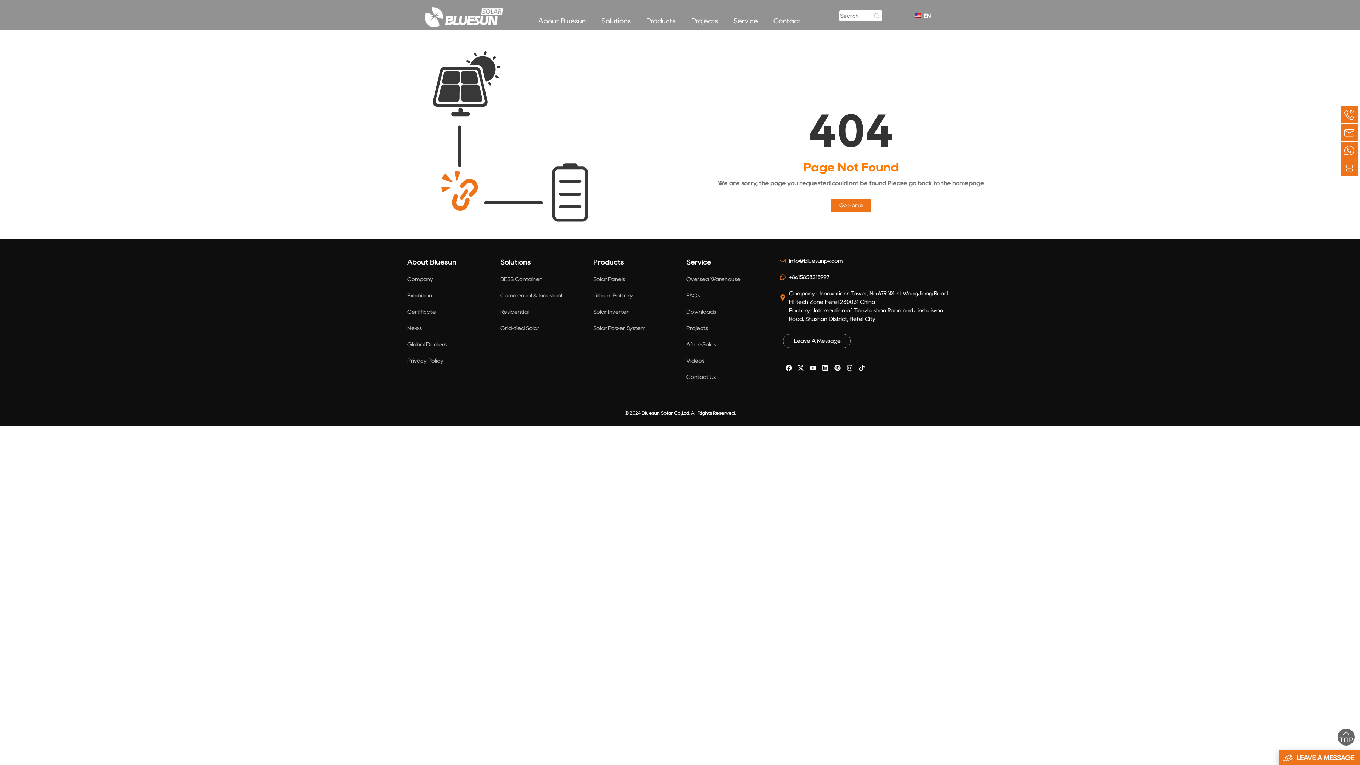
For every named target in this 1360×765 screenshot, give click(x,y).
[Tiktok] (861, 368)
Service (745, 21)
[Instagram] (849, 368)
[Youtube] (813, 368)
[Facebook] (788, 368)
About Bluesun (562, 21)
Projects (704, 21)
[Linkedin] (825, 368)
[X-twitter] (800, 368)
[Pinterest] (837, 368)
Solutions (616, 21)
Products (661, 21)
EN (925, 15)
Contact (787, 21)
